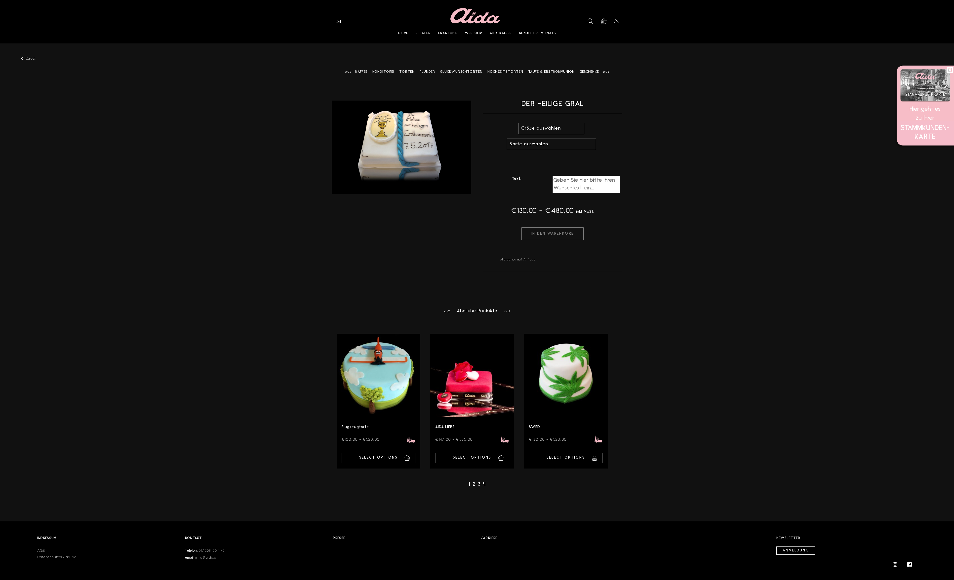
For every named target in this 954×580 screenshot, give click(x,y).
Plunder (427, 72)
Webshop (473, 33)
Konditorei (383, 72)
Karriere (489, 538)
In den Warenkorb (552, 234)
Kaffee (361, 72)
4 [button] (484, 484)
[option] (378, 401)
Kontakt (193, 538)
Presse (339, 538)
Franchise (447, 33)
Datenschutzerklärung (57, 557)
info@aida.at (207, 557)
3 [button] (479, 484)
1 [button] (469, 484)
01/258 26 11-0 (212, 550)
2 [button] (474, 484)
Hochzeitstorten (505, 72)
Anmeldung (796, 550)
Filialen (423, 33)
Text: (516, 179)
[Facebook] (909, 564)
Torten (407, 72)
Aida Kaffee (501, 33)
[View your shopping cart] (603, 20)
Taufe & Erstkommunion (551, 72)
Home (403, 33)
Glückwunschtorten (461, 72)
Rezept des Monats (537, 33)
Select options (378, 458)
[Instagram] (897, 564)
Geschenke (589, 72)
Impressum (46, 538)
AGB (41, 550)
